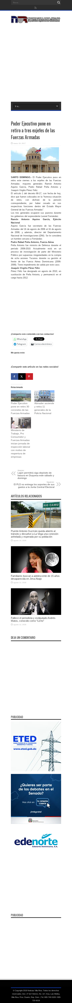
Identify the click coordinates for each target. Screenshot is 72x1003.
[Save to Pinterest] (29, 376)
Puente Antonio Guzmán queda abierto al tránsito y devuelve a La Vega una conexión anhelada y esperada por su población (34, 534)
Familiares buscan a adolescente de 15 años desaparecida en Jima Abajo (35, 577)
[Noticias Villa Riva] (36, 21)
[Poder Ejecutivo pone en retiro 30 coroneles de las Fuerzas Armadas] (21, 396)
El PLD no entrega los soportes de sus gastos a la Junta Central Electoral (34, 484)
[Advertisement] (36, 62)
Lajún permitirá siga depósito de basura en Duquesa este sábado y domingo (36, 474)
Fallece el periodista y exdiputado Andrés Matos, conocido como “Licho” (33, 619)
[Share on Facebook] (14, 376)
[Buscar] (58, 2)
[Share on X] (22, 376)
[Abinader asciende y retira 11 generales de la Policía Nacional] (44, 396)
